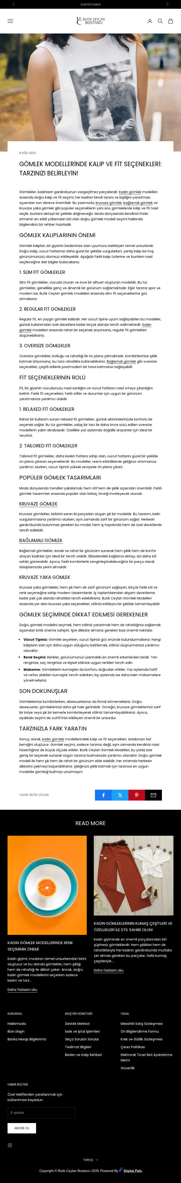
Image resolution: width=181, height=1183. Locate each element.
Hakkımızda (17, 1023)
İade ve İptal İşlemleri (82, 1031)
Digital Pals (133, 1171)
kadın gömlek (53, 739)
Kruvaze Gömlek (38, 503)
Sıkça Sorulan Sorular (82, 1039)
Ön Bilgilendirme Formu (140, 1031)
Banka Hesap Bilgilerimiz (27, 1039)
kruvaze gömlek (109, 202)
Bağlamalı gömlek (121, 361)
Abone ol (21, 1128)
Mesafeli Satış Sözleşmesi (142, 1023)
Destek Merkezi (77, 1023)
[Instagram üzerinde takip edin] (10, 1145)
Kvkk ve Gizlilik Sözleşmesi (141, 1039)
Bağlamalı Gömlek (40, 540)
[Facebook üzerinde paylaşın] (103, 795)
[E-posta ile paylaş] (153, 795)
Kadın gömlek (130, 192)
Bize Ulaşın (16, 1031)
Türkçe (88, 1160)
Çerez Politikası (133, 1047)
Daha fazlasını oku (22, 989)
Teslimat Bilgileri (78, 1047)
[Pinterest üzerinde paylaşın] (137, 795)
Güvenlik (128, 1068)
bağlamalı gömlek (138, 202)
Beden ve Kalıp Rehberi (83, 1054)
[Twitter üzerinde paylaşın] (120, 795)
